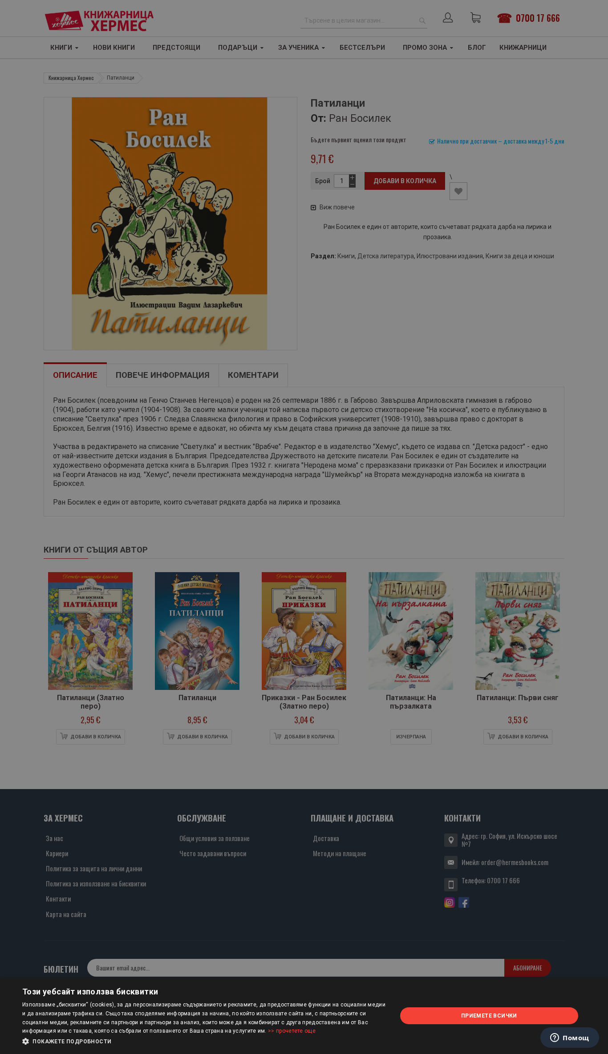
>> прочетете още (292, 1031)
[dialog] (304, 1016)
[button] (203, 1041)
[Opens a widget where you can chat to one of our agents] (569, 1038)
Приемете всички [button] (489, 1016)
